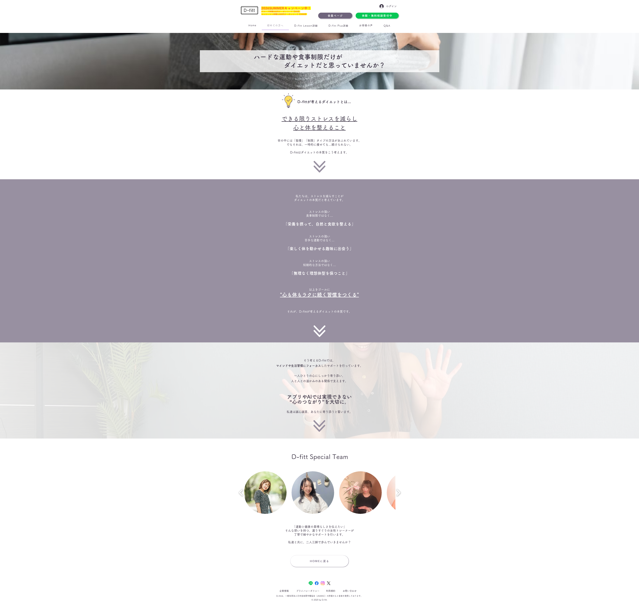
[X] (328, 583)
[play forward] (398, 492)
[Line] (310, 583)
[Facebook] (316, 583)
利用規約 (330, 591)
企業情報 (284, 591)
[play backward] (241, 492)
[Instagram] (322, 583)
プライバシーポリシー (308, 591)
